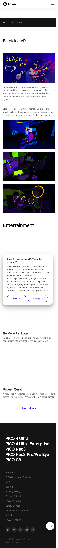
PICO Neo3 (16, 449)
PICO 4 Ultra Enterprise (27, 443)
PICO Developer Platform (19, 477)
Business (10, 472)
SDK (8, 482)
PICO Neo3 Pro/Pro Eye (27, 454)
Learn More (28, 408)
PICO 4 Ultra (17, 438)
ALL (5, 22)
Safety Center (13, 505)
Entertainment (15, 22)
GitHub (9, 486)
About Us (10, 515)
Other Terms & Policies (18, 510)
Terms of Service (14, 496)
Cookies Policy (13, 501)
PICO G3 (13, 459)
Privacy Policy (13, 491)
